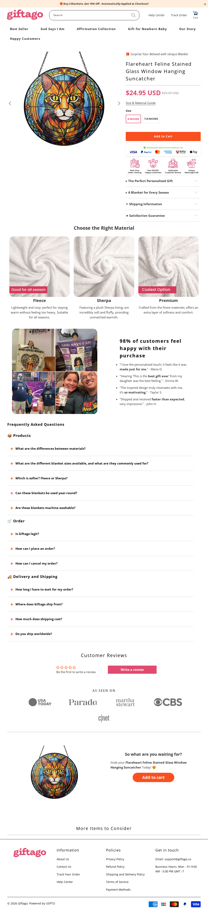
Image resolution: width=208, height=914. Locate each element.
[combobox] (94, 15)
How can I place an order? (35, 548)
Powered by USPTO (42, 903)
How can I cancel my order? (36, 563)
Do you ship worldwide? (33, 634)
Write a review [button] (132, 669)
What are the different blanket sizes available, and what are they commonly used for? (81, 463)
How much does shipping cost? (38, 619)
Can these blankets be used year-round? (46, 493)
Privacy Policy (115, 859)
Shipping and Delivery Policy (125, 874)
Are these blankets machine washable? (45, 508)
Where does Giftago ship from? (39, 604)
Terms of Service (117, 882)
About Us (63, 859)
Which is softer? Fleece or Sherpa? (41, 478)
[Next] (118, 104)
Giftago (23, 903)
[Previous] (10, 104)
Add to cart (153, 777)
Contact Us (64, 867)
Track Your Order (68, 874)
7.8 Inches (151, 119)
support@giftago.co (178, 859)
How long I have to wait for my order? (44, 589)
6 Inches (133, 119)
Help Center (65, 882)
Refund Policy (115, 867)
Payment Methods (118, 889)
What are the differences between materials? (50, 448)
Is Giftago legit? (27, 534)
